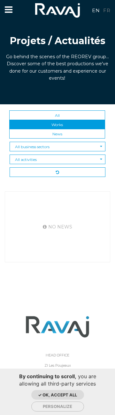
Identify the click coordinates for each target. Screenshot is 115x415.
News (57, 134)
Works (57, 124)
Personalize (57, 406)
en (96, 10)
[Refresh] (57, 172)
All (57, 115)
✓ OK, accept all (57, 394)
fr (106, 10)
